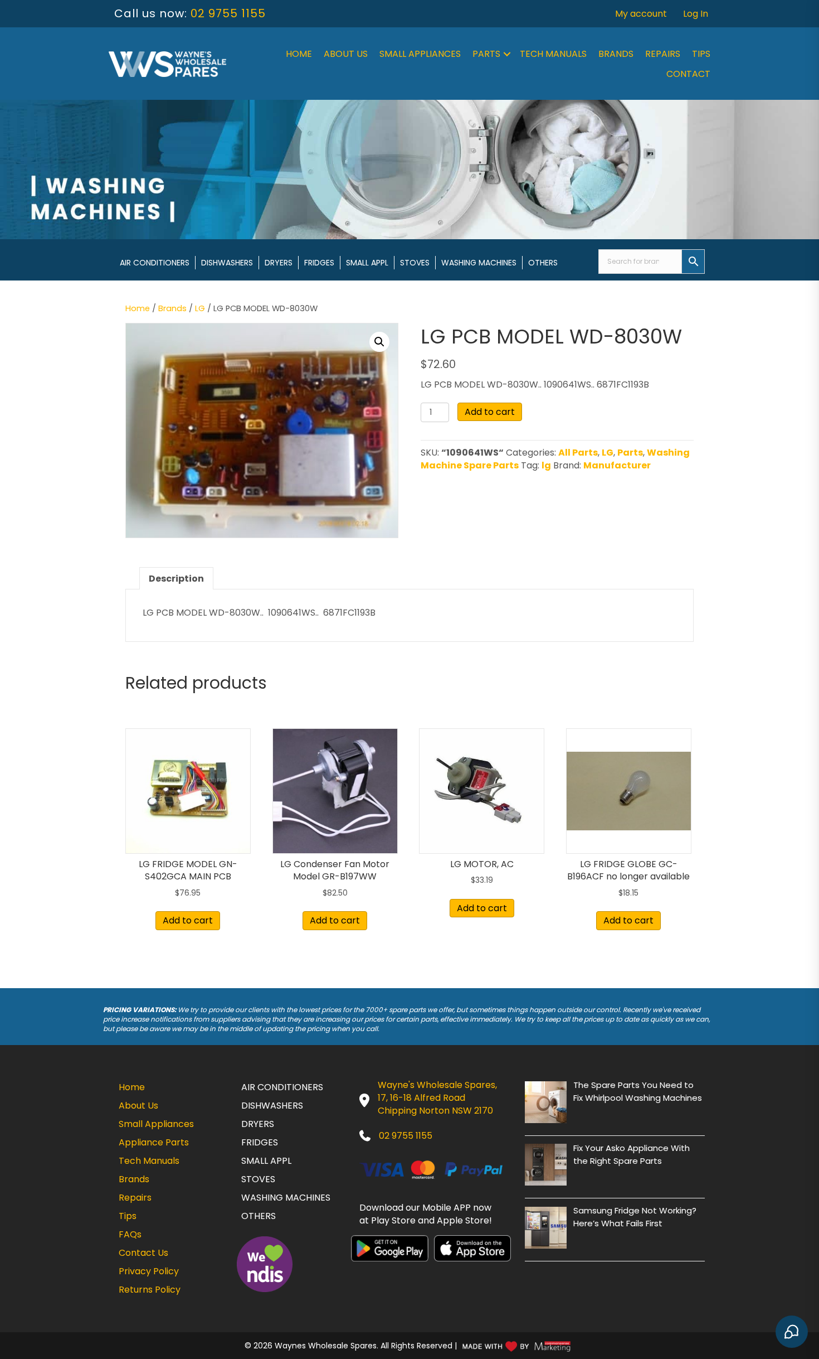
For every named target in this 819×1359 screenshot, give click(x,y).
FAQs (130, 1234)
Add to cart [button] (188, 920)
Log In (695, 13)
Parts (486, 53)
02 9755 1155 (228, 13)
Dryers (278, 262)
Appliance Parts (154, 1142)
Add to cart (490, 411)
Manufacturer (617, 465)
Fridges (319, 262)
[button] (507, 54)
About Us (346, 53)
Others (543, 262)
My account (641, 13)
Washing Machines (478, 262)
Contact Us (143, 1252)
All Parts (578, 452)
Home (299, 53)
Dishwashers (227, 262)
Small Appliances (420, 53)
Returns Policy (150, 1289)
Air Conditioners (154, 262)
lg (546, 465)
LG (200, 308)
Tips (701, 53)
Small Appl (367, 262)
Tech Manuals (553, 53)
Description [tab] (176, 578)
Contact (688, 73)
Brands (615, 53)
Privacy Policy (149, 1271)
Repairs (662, 53)
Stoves (415, 262)
